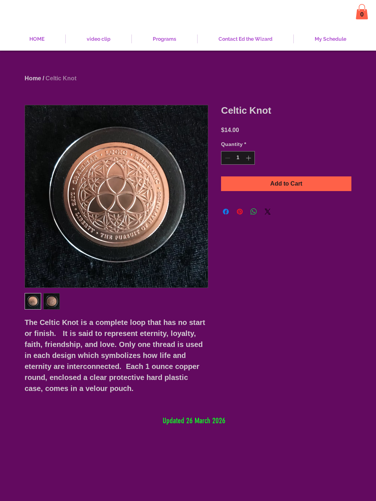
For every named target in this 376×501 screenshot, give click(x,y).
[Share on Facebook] (225, 211)
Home (33, 78)
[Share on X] (267, 211)
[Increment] (249, 157)
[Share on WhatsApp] (253, 211)
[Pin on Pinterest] (239, 211)
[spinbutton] (238, 157)
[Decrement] (226, 157)
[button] (361, 11)
